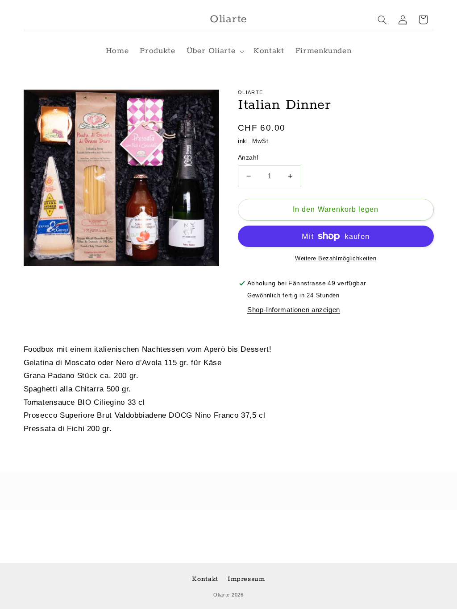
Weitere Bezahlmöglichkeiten (335, 258)
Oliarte (221, 594)
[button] (214, 51)
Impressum (246, 579)
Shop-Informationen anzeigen (293, 309)
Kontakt (205, 579)
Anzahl (248, 157)
